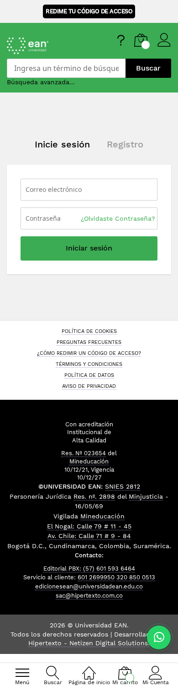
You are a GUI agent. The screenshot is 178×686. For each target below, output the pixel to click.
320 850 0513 (135, 577)
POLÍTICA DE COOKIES (89, 331)
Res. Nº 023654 (83, 453)
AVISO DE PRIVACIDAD (89, 386)
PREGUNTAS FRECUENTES (89, 342)
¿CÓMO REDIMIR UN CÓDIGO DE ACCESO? (89, 353)
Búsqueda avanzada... (41, 82)
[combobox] (66, 68)
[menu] (22, 673)
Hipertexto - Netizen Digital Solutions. (89, 643)
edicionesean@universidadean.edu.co (89, 586)
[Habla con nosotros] (159, 637)
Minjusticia (146, 496)
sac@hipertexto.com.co (89, 595)
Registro (125, 144)
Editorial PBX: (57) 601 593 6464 (89, 568)
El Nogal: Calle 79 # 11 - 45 (89, 526)
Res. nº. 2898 (94, 496)
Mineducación (89, 461)
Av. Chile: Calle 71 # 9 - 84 (89, 535)
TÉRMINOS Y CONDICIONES (89, 364)
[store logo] (50, 46)
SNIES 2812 (122, 486)
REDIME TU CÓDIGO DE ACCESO (89, 11)
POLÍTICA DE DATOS (89, 375)
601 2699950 (96, 577)
